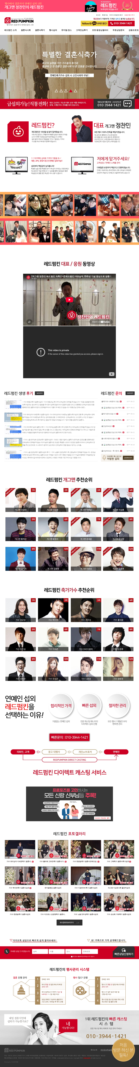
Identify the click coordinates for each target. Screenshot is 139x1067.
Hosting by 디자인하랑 (11, 1062)
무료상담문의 (118, 30)
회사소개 (94, 1050)
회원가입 (105, 15)
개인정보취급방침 (106, 1050)
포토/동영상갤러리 (100, 30)
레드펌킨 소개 (10, 30)
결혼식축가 (40, 30)
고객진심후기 (82, 30)
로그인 (98, 15)
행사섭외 (53, 30)
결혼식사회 (26, 30)
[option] (17, 205)
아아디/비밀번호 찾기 (116, 15)
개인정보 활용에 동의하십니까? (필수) (83, 956)
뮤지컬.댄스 (66, 30)
